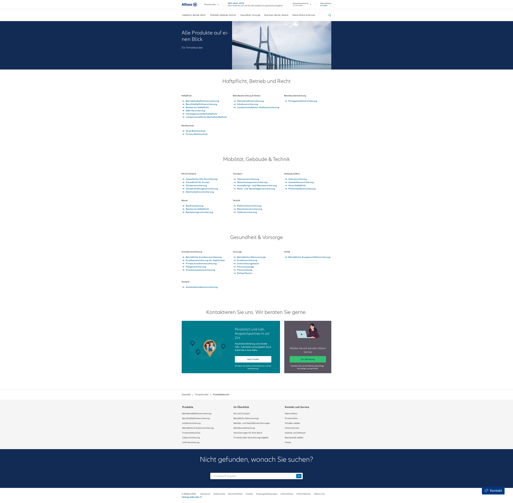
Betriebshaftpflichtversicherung (196, 413)
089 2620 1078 (236, 3)
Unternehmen (287, 494)
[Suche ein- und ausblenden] (329, 15)
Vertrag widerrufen (190, 497)
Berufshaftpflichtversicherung (196, 418)
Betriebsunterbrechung (244, 428)
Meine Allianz (291, 413)
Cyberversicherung (191, 437)
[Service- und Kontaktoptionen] (493, 491)
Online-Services (292, 428)
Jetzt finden (253, 359)
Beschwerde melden (294, 437)
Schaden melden (292, 423)
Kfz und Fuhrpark (242, 413)
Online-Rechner (303, 494)
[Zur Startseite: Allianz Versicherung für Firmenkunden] (189, 5)
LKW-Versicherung (190, 442)
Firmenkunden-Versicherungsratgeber (251, 437)
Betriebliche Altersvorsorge (246, 418)
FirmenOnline (291, 418)
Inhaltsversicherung (191, 423)
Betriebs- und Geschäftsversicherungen (252, 423)
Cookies (249, 494)
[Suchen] (299, 476)
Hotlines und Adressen (295, 432)
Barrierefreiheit (235, 494)
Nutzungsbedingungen (266, 494)
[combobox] (252, 476)
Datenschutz (219, 494)
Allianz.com (319, 494)
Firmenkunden (210, 4)
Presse (288, 442)
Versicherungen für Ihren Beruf (248, 432)
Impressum (205, 494)
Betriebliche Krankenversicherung (198, 428)
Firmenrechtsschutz (191, 432)
